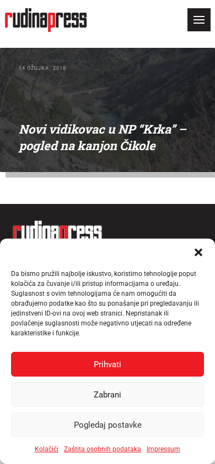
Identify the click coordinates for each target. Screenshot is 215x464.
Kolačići (46, 449)
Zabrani (107, 395)
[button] (198, 252)
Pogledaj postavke (108, 425)
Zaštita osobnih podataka (102, 449)
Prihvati (107, 364)
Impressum (163, 449)
